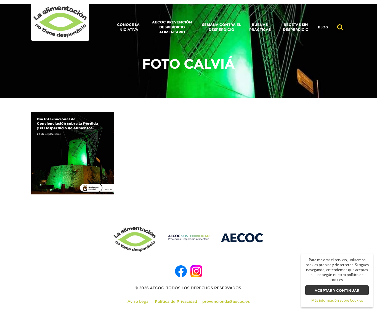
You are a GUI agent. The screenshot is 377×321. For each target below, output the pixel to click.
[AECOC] (242, 237)
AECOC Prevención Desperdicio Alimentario (172, 27)
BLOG (323, 27)
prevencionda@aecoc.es (226, 301)
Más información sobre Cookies (337, 300)
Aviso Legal (139, 301)
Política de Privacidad (176, 301)
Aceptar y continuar (337, 290)
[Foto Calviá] (60, 22)
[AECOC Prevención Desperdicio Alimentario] (188, 237)
